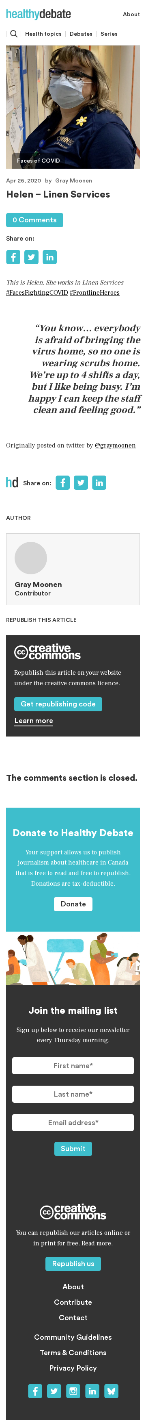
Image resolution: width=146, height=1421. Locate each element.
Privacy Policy (73, 1368)
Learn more (33, 720)
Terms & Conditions (73, 1352)
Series (109, 34)
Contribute (73, 1302)
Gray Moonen (73, 181)
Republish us (73, 1263)
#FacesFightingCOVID (37, 293)
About (131, 14)
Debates (81, 34)
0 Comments (35, 220)
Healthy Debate (38, 14)
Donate (73, 904)
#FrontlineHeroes (95, 293)
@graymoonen (115, 445)
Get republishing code (58, 704)
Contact (73, 1317)
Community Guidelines (73, 1337)
